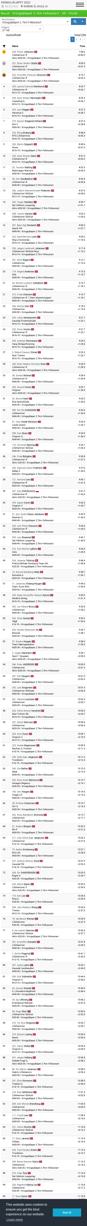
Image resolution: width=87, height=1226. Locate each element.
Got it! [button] (67, 1212)
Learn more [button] (14, 1219)
